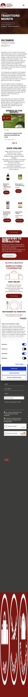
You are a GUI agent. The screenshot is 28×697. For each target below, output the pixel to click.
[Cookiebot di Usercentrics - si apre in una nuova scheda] (20, 319)
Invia (6, 460)
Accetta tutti (14, 368)
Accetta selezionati (14, 373)
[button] (12, 143)
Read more (6, 192)
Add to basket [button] (7, 220)
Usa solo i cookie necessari (14, 377)
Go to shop (14, 232)
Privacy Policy (8, 421)
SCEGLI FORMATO (19, 220)
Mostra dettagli (19, 364)
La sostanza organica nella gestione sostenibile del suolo (13, 135)
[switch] (24, 349)
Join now (9, 256)
